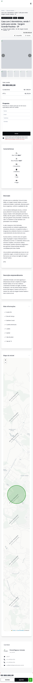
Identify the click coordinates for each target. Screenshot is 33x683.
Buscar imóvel (10, 10)
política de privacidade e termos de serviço (15, 139)
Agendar (21, 680)
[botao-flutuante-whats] (30, 680)
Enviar (16, 133)
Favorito (28, 35)
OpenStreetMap (20, 630)
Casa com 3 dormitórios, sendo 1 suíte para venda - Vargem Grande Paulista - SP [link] (14, 13)
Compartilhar (19, 35)
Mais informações (9, 306)
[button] (3, 55)
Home (2, 10)
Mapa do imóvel (8, 355)
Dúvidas (7, 680)
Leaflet (13, 630)
